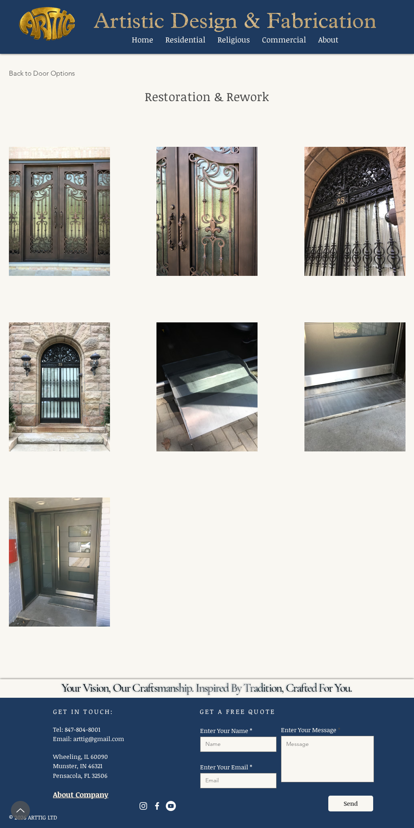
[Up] (20, 810)
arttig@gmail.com (98, 739)
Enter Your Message (308, 730)
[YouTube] (171, 806)
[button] (185, 39)
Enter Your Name (224, 731)
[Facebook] (157, 806)
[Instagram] (143, 806)
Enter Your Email (224, 767)
